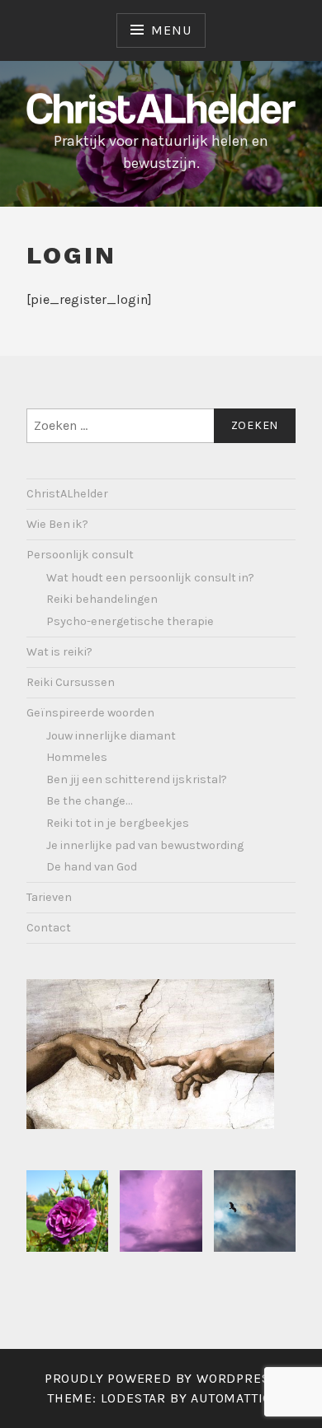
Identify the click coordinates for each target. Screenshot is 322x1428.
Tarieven (49, 897)
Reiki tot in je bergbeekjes (117, 823)
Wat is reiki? (59, 652)
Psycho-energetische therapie (130, 621)
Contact (48, 928)
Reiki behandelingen (102, 599)
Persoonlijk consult (80, 555)
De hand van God (91, 867)
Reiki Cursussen (70, 682)
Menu (171, 30)
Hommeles (76, 757)
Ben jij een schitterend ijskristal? (136, 779)
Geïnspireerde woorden (90, 713)
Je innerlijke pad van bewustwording (145, 845)
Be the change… (89, 801)
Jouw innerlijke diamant (111, 736)
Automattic (231, 1398)
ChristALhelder (67, 494)
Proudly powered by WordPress (161, 1378)
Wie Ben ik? (57, 524)
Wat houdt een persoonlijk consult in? (150, 578)
